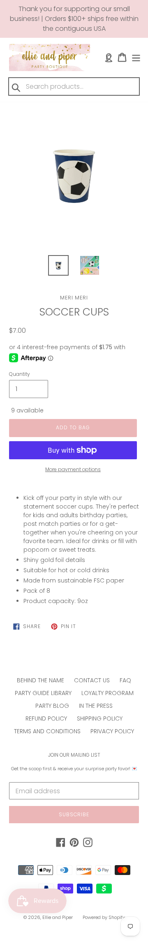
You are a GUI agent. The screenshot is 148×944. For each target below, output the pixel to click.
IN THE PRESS (96, 706)
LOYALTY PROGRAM (107, 693)
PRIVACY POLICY (112, 731)
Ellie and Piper (57, 917)
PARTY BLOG (52, 706)
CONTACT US (92, 680)
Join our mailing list (74, 755)
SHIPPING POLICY (100, 718)
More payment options (73, 469)
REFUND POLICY (46, 718)
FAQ (125, 680)
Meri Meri (74, 297)
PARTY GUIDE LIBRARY (43, 693)
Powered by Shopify (104, 917)
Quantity (19, 374)
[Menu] (136, 57)
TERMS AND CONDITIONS (47, 731)
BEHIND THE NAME (40, 680)
